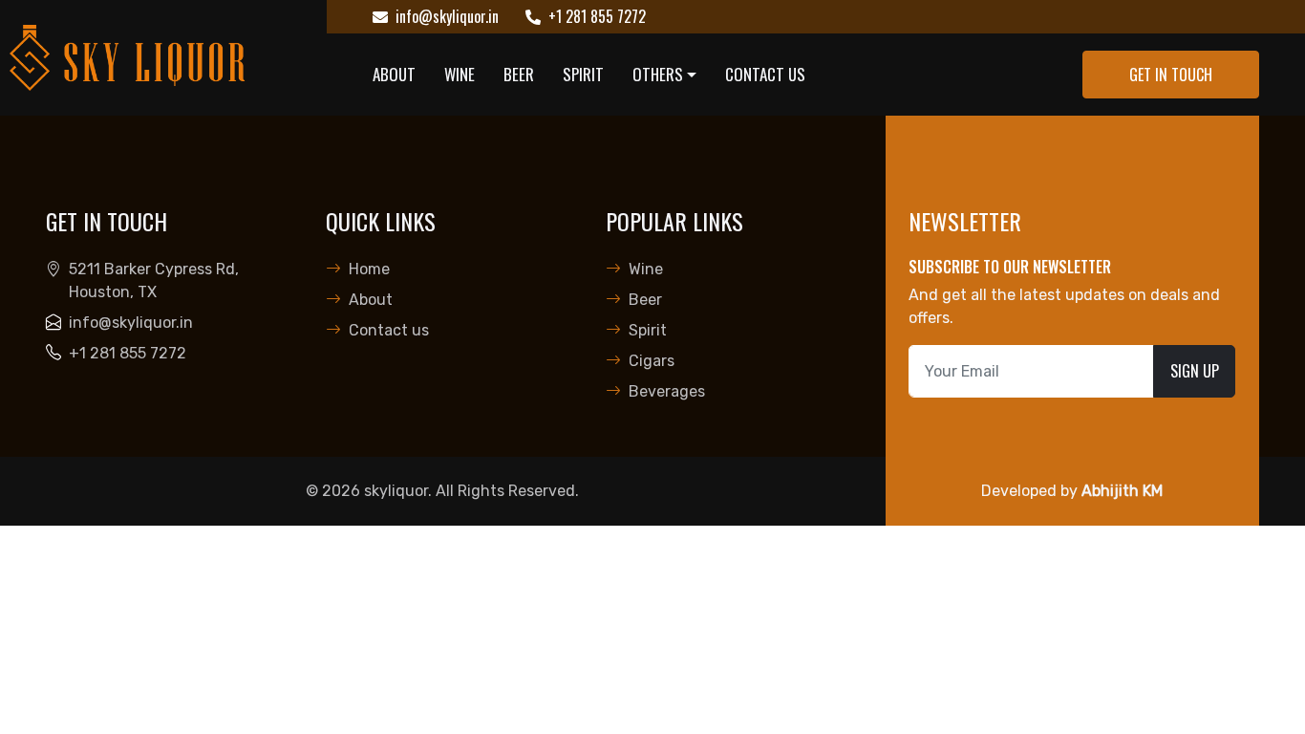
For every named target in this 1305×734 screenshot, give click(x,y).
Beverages (667, 391)
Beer (518, 74)
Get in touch (1170, 74)
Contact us (765, 74)
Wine (459, 74)
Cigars (651, 361)
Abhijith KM (1122, 491)
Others (657, 74)
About (394, 74)
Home (369, 269)
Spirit (583, 74)
